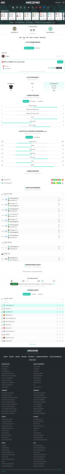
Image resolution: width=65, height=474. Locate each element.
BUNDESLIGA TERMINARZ (38, 409)
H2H (27, 37)
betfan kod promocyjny (39, 457)
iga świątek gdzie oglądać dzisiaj (9, 397)
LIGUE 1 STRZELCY (5, 437)
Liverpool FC (36, 371)
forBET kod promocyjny (7, 452)
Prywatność (31, 357)
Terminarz (36, 37)
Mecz (20, 37)
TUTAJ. (53, 284)
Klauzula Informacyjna (55, 357)
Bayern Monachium (37, 375)
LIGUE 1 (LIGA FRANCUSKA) (7, 385)
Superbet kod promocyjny (39, 454)
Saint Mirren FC (7, 180)
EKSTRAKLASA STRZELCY (7, 426)
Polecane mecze (37, 433)
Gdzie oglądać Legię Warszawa (9, 411)
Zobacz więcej (32, 344)
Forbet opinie (5, 457)
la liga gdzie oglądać (7, 395)
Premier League (29, 22)
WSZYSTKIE (61, 11)
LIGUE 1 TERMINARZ (37, 411)
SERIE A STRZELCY (5, 433)
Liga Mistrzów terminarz (39, 393)
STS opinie (4, 445)
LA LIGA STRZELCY (5, 430)
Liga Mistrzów (5, 366)
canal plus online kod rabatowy (9, 404)
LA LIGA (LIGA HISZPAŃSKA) (7, 378)
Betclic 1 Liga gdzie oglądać (8, 406)
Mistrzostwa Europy (38, 437)
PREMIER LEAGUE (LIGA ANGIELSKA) (9, 375)
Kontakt (6, 357)
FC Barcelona (36, 366)
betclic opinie (36, 452)
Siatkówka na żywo (38, 419)
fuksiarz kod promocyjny (8, 459)
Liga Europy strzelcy (7, 421)
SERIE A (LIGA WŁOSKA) (6, 380)
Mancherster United (38, 373)
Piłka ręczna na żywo (38, 421)
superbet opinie (5, 450)
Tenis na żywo (36, 424)
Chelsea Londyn (37, 380)
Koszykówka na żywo (38, 426)
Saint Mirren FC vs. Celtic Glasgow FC (43, 22)
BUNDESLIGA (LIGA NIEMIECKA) (8, 382)
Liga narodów (5, 387)
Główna (11, 22)
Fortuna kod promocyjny (39, 448)
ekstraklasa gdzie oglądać (8, 399)
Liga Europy (4, 369)
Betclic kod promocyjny (39, 450)
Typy (24, 37)
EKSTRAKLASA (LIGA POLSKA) (8, 373)
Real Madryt (36, 369)
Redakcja (11, 357)
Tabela (31, 37)
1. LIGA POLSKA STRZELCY (7, 439)
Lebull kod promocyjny (39, 463)
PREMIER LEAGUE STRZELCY (7, 428)
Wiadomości (43, 37)
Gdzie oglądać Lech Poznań (8, 413)
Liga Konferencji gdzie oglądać (9, 409)
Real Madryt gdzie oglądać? (8, 454)
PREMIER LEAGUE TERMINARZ (39, 402)
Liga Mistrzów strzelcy (7, 419)
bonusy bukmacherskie (7, 466)
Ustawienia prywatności (42, 357)
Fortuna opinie (5, 448)
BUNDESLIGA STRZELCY (6, 435)
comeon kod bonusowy (39, 466)
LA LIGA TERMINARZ (37, 404)
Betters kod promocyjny (8, 463)
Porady (35, 430)
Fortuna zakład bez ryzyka (40, 461)
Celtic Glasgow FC (8, 183)
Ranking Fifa (36, 428)
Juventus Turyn (37, 387)
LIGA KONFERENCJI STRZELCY (8, 424)
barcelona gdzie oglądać (8, 393)
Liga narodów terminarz (39, 413)
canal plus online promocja (8, 402)
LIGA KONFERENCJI (6, 371)
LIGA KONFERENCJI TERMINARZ (39, 397)
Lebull (3, 461)
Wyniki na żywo (5, 11)
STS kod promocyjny (38, 445)
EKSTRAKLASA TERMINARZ (39, 399)
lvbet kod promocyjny (38, 459)
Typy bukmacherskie (19, 22)
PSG (34, 385)
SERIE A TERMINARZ (37, 406)
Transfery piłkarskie (38, 435)
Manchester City (37, 382)
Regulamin (24, 357)
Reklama (18, 357)
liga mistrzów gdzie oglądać (40, 439)
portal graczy (32, 360)
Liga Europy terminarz (38, 395)
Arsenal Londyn (37, 378)
